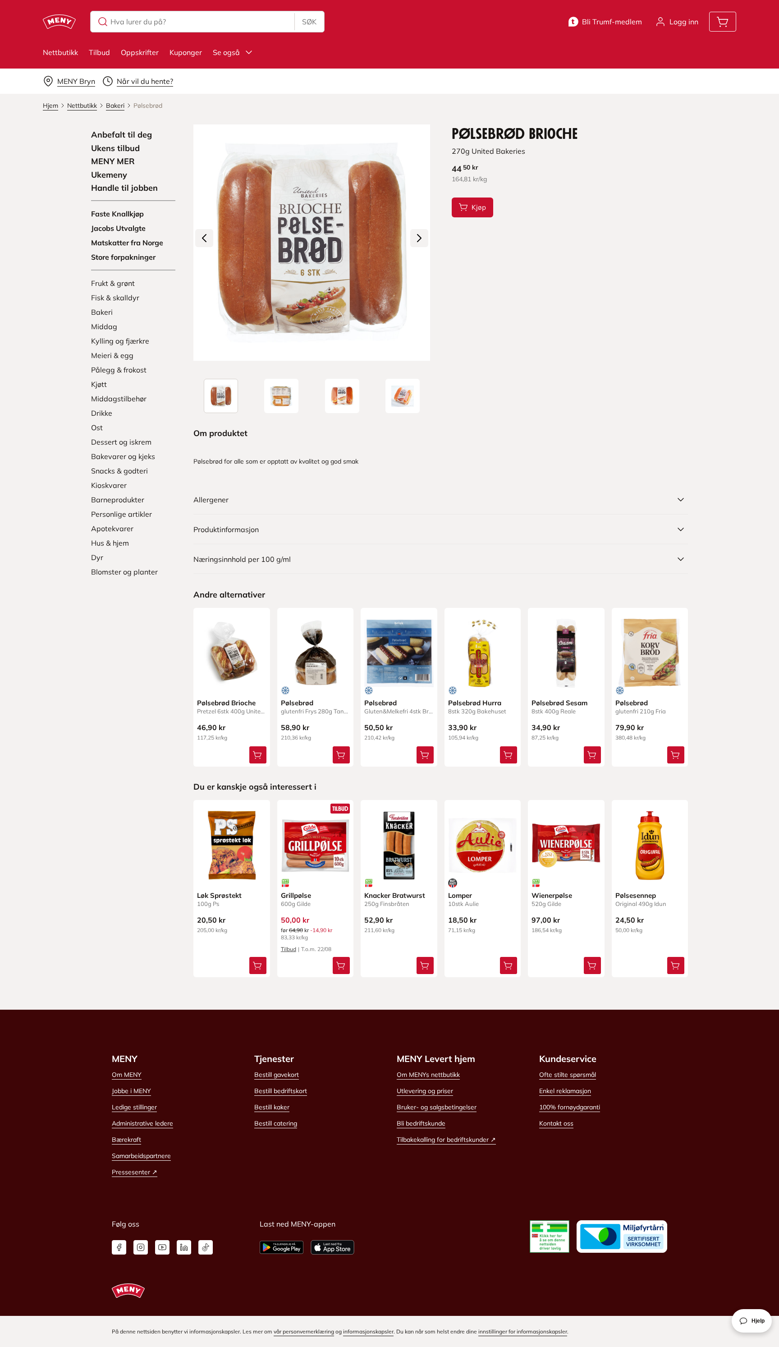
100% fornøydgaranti (569, 1107)
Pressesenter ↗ (134, 1172)
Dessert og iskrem (121, 441)
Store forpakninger (123, 257)
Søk (309, 21)
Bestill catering (275, 1123)
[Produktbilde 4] (402, 396)
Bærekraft (126, 1140)
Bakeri (102, 312)
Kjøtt (99, 384)
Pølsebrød (297, 703)
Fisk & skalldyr (115, 297)
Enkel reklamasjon (565, 1091)
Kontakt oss (556, 1123)
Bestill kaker (271, 1107)
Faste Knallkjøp (117, 213)
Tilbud (99, 52)
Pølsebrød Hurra (474, 703)
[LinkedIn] (184, 1247)
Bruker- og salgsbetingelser (437, 1107)
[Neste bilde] (419, 238)
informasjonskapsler (368, 1331)
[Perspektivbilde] (342, 396)
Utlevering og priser (425, 1091)
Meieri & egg (112, 355)
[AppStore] (332, 1247)
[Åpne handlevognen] (722, 22)
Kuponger (186, 52)
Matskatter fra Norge (127, 242)
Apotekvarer (112, 528)
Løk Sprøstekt (219, 895)
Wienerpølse (552, 895)
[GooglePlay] (281, 1247)
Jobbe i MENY (131, 1091)
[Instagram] (140, 1247)
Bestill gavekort (276, 1075)
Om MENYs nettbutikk (428, 1075)
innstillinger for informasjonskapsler (522, 1331)
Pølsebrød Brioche (226, 703)
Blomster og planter (124, 571)
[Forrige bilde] (204, 238)
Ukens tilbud (115, 148)
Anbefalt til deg (121, 135)
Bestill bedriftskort (280, 1091)
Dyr (97, 557)
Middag (104, 326)
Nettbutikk (60, 52)
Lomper (460, 895)
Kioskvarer (109, 485)
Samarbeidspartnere (141, 1156)
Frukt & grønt (113, 283)
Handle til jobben (124, 188)
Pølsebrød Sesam (559, 703)
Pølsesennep (635, 895)
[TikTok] (205, 1247)
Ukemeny (109, 175)
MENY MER (113, 161)
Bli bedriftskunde (421, 1123)
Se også (226, 52)
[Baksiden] (281, 396)
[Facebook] (119, 1247)
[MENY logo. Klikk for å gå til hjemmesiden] (59, 21)
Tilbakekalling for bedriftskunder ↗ (446, 1140)
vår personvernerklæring (304, 1331)
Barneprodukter (117, 499)
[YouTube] (162, 1247)
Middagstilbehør (119, 398)
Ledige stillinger (134, 1107)
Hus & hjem (110, 542)
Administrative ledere (142, 1123)
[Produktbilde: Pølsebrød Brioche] (221, 396)
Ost (97, 427)
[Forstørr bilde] (311, 242)
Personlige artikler (121, 514)
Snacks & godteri (119, 470)
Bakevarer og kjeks (123, 456)
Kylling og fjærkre (120, 340)
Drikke (101, 413)
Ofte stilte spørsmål (567, 1075)
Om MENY (127, 1075)
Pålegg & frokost (119, 369)
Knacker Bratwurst (394, 895)
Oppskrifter (140, 52)
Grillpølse (296, 895)
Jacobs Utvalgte (118, 228)
